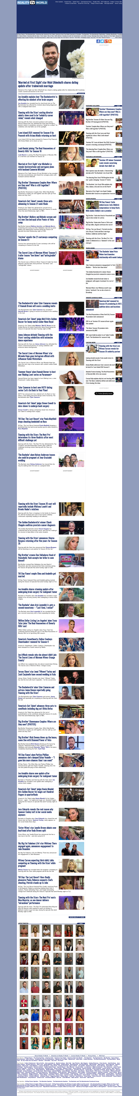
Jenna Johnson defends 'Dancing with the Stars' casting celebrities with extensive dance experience (35, 337)
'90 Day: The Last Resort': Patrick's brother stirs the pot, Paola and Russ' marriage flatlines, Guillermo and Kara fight (99, 231)
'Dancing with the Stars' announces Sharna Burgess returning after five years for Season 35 (37, 541)
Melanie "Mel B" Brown (43, 325)
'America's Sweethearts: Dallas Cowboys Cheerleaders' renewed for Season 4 (35, 640)
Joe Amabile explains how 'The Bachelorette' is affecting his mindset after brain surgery (37, 98)
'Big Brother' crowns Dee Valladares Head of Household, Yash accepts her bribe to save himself (36, 558)
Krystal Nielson (60, 1069)
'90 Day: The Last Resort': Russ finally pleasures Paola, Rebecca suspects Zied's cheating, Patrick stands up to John (35, 880)
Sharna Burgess (51, 547)
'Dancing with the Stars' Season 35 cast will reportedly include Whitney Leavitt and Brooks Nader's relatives (37, 506)
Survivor (72, 37)
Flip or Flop (51, 36)
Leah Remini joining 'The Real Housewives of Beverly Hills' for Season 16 (36, 149)
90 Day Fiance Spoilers (31, 1081)
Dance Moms (22, 36)
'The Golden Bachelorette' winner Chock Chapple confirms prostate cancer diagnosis (36, 523)
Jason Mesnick (110, 1064)
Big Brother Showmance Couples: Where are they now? (59, 1086)
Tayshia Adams (28, 1067)
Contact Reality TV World (78, 1055)
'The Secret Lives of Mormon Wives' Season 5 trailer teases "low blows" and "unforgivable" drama (37, 255)
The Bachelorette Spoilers (60, 1081)
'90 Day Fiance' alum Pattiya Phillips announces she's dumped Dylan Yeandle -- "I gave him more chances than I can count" (36, 757)
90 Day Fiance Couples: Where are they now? (38, 1084)
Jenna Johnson (40, 344)
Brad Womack (74, 1064)
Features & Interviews (71, 3)
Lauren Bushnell (38, 1071)
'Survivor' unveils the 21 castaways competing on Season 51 (37, 238)
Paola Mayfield (44, 425)
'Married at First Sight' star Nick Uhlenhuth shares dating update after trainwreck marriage (48, 84)
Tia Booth (30, 1068)
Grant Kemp (87, 1076)
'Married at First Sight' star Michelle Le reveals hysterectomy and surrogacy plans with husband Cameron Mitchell (36, 167)
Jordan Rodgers (27, 1071)
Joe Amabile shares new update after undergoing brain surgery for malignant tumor (37, 774)
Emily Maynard (48, 1064)
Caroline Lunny (30, 1069)
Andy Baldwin (34, 1065)
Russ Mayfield (23, 429)
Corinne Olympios (23, 1074)
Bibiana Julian (21, 1069)
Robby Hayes (64, 1076)
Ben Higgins (84, 1063)
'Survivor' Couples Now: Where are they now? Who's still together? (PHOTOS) (99, 127)
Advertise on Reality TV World (59, 1055)
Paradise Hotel (21, 37)
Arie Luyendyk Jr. (36, 611)
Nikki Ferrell (20, 1072)
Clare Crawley (113, 1072)
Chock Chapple (44, 529)
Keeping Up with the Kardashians (71, 36)
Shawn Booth (89, 1071)
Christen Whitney (34, 1076)
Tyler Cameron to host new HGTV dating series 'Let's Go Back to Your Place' (35, 389)
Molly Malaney (53, 1072)
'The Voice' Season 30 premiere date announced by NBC (97, 329)
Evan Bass (74, 1071)
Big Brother (102, 34)
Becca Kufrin (40, 1063)
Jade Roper (81, 1071)
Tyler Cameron (38, 310)
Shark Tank (50, 37)
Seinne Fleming (86, 1068)
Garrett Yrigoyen (21, 1068)
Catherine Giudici (30, 1072)
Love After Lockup (86, 36)
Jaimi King (119, 1074)
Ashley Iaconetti (64, 1073)
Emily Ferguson (33, 1073)
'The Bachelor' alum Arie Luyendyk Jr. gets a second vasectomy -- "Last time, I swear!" (36, 606)
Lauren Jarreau (106, 1068)
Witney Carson (23, 869)
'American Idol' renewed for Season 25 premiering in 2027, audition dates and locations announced (104, 305)
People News (67, 1)
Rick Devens (35, 744)
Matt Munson (78, 1074)
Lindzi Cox (82, 1073)
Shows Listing (118, 3)
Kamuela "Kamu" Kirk (41, 747)
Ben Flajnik (57, 1064)
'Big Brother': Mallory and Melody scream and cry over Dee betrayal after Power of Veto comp (37, 219)
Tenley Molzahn (62, 1072)
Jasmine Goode (68, 1074)
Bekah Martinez (40, 1069)
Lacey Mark (94, 1074)
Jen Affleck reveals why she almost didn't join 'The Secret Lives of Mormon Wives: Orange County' (37, 657)
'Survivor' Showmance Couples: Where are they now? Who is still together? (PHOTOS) (110, 111)
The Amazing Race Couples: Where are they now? (104, 1084)
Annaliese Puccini (79, 1069)
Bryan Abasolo (110, 1069)
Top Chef (93, 37)
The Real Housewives (40, 37)
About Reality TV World (41, 1055)
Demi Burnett (70, 1067)
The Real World (111, 1059)
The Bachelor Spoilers (45, 1081)
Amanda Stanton (54, 1073)
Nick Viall (68, 1063)
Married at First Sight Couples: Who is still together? (91, 1086)
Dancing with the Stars (33, 36)
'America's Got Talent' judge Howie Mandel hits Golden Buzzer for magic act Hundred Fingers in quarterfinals (36, 792)
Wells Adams (47, 1071)
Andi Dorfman (112, 1063)
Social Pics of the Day (83, 3)
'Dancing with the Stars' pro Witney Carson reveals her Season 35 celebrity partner (109, 348)
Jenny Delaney (77, 1068)
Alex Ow (58, 1077)
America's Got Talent (49, 34)
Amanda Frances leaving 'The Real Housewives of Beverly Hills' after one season (100, 372)
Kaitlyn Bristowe (93, 1063)
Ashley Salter (101, 1073)
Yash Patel (41, 749)
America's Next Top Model (63, 34)
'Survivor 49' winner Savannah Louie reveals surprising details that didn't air (110, 163)
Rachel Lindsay (60, 1063)
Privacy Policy (92, 1055)
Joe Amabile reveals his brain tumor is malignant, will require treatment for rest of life (99, 281)
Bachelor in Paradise (75, 34)
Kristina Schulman (91, 1072)
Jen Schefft (81, 1065)
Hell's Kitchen (58, 36)
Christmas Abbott (50, 1077)
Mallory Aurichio (36, 226)
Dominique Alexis (23, 1076)
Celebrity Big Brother (111, 34)
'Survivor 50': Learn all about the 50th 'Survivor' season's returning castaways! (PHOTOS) (100, 143)
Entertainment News (86, 1)
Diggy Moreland (55, 1076)
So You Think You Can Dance (61, 37)
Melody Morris (50, 226)
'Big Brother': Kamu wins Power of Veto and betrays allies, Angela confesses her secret (99, 223)
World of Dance (106, 37)
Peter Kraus (98, 1071)
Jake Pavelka (92, 1064)
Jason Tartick (117, 1067)
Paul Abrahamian (22, 1077)
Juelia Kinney (74, 1073)
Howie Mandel (40, 798)
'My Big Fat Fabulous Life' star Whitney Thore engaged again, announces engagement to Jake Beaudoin (37, 846)
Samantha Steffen (91, 1073)
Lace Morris (118, 1073)
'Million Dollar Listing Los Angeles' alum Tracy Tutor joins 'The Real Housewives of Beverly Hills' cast (37, 623)
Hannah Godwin (38, 1067)
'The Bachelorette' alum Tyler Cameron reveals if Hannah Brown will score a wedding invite (37, 304)
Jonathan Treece (44, 1076)
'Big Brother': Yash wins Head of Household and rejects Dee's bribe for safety (100, 216)
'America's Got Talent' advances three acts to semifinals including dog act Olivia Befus (37, 707)
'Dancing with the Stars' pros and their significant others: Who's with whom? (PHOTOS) (98, 135)
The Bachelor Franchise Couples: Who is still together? (73, 1085)
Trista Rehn (109, 1065)
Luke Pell (71, 1076)
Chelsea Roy (88, 1069)
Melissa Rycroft (72, 1072)
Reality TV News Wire (116, 1)
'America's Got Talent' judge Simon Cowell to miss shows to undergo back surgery (37, 404)
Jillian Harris (101, 1064)
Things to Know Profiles (97, 3)
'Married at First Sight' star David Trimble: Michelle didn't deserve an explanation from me (100, 192)
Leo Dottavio (88, 1067)
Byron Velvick (73, 1065)
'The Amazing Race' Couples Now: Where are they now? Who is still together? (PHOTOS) (99, 150)
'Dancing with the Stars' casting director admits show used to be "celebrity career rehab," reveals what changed (35, 115)
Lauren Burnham (39, 1068)
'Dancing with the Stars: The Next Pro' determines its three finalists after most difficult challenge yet (35, 437)
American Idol (39, 34)
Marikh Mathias (50, 1069)
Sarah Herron (79, 1076)
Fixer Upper (43, 36)
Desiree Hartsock (31, 1064)
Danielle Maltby (56, 1071)
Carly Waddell (66, 1071)
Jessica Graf (40, 1077)
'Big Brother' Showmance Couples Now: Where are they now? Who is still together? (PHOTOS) (37, 185)
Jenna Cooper (58, 1068)
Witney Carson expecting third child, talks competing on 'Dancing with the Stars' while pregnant (36, 863)
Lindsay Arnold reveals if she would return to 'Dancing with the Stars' (99, 359)
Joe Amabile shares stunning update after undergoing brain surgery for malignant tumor (37, 590)
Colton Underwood (30, 1063)
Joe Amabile (22, 103)
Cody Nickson (32, 1077)
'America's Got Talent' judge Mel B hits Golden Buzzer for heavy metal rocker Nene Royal (37, 320)
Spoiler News (76, 1)
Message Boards (108, 3)
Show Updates (59, 1)
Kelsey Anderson (36, 464)
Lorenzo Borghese (44, 1065)
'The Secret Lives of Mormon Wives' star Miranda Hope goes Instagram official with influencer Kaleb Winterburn (36, 356)
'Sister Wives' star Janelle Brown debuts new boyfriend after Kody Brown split (37, 829)
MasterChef (119, 36)
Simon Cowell (23, 410)
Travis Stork (53, 1065)
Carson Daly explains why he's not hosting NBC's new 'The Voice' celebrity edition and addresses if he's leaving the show (100, 380)
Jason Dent (83, 1077)
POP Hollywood (105, 1)
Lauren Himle (110, 1073)
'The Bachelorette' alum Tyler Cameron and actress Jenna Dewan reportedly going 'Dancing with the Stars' (36, 690)
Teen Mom (77, 37)
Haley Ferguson (43, 1073)
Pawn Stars (79, 1059)
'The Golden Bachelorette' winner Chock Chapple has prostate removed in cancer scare (100, 273)
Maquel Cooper (67, 1068)
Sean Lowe (40, 1064)
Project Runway (29, 37)
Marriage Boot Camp (97, 36)
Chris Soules (103, 1063)
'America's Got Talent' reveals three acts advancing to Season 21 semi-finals (35, 202)
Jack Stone (102, 1074)
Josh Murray (105, 1071)
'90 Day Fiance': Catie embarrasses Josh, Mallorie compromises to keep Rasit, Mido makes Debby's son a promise (103, 206)
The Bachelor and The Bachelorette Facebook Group (84, 1081)
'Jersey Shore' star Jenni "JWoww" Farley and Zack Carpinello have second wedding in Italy (37, 673)
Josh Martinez (66, 1077)
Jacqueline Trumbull (99, 1069)
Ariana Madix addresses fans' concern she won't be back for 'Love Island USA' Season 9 (100, 366)
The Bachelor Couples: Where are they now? (103, 1085)
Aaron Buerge (101, 1065)
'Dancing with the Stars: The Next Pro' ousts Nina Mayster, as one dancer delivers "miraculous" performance (37, 900)
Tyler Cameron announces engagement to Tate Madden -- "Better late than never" (100, 266)
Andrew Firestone (91, 1065)
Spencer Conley (38, 820)
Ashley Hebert (65, 1064)
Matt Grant (25, 1065)
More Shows (118, 37)
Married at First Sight (109, 36)
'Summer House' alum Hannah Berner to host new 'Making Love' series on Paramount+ (37, 373)
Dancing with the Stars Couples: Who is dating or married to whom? (36, 1085)
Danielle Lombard (103, 1072)
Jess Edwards (39, 818)
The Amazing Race (30, 34)
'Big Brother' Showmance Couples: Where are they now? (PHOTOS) (37, 723)
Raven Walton (117, 1076)
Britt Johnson (116, 1068)
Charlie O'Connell (63, 1065)
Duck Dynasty (21, 1059)
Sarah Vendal (86, 1074)
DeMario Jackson (34, 1074)
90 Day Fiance (21, 34)
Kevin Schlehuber (107, 1076)
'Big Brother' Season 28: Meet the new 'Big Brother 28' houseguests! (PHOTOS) (99, 120)
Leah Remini (22, 155)
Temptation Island (85, 37)
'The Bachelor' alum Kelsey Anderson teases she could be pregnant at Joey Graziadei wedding (36, 457)
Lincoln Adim (79, 1067)
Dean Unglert (81, 1072)
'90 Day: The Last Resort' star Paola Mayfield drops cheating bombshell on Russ (37, 420)
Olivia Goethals (96, 1068)
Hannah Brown (23, 311)
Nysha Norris (69, 1069)
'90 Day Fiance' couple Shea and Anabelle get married (37, 575)
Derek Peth (51, 1074)
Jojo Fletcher (76, 1063)
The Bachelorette (94, 34)
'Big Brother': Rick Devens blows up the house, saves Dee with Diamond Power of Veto (37, 738)
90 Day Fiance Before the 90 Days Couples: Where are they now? (70, 1084)
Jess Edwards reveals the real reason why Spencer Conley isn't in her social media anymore (35, 812)
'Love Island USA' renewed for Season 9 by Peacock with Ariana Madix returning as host (37, 134)
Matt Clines (90, 1077)
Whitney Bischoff (115, 1071)
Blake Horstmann (98, 1067)
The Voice (99, 37)
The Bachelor (85, 34)
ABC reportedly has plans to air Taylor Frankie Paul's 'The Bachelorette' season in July (100, 336)
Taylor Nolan (43, 1074)
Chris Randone (108, 1067)
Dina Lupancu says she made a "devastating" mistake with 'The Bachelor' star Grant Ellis (99, 171)
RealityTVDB (96, 1)
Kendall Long (49, 1068)
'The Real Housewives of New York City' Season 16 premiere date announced (100, 315)
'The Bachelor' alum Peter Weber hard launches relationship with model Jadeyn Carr (104, 255)
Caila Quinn (24, 1073)
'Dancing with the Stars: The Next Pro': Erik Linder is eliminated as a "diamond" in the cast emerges (100, 240)
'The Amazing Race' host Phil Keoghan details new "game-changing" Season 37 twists (100, 178)
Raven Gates (59, 1074)
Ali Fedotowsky (83, 1064)
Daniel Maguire (110, 1074)
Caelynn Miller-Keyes (50, 1067)
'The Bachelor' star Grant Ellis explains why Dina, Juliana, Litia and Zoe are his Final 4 (99, 185)
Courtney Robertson (42, 1072)
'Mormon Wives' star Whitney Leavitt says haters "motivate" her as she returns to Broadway (98, 290)
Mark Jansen (75, 1077)
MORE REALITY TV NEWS (77, 917)
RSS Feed (102, 1055)
